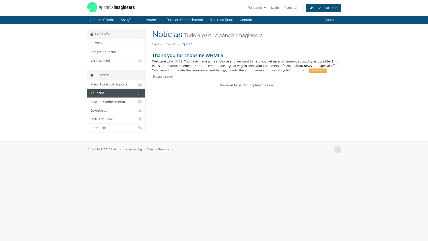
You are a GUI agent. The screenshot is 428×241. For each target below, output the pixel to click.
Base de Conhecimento (185, 20)
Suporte (157, 44)
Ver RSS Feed (100, 61)
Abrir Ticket (99, 128)
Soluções (129, 20)
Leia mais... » (317, 70)
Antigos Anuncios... (105, 52)
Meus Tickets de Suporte (109, 84)
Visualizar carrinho (323, 8)
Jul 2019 (96, 43)
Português (255, 7)
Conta (330, 20)
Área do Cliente (102, 20)
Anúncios (153, 20)
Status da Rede (221, 20)
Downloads (99, 110)
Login (275, 7)
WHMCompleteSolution (256, 85)
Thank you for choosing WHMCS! (188, 55)
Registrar (291, 7)
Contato (246, 20)
